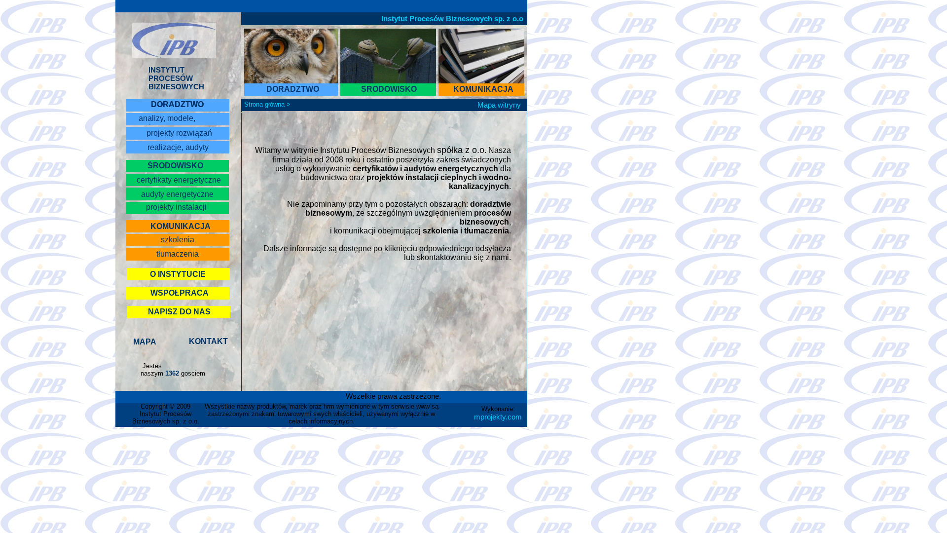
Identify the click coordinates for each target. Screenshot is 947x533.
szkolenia (177, 239)
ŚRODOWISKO (175, 165)
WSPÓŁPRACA (179, 293)
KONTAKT (208, 341)
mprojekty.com (498, 417)
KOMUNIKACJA (483, 89)
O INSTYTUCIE (178, 274)
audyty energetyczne (177, 194)
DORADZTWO (177, 104)
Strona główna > (267, 104)
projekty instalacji (176, 207)
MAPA (144, 342)
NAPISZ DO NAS (179, 311)
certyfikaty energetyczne (179, 180)
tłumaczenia (177, 254)
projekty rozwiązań (179, 133)
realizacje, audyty (178, 147)
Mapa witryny (499, 105)
